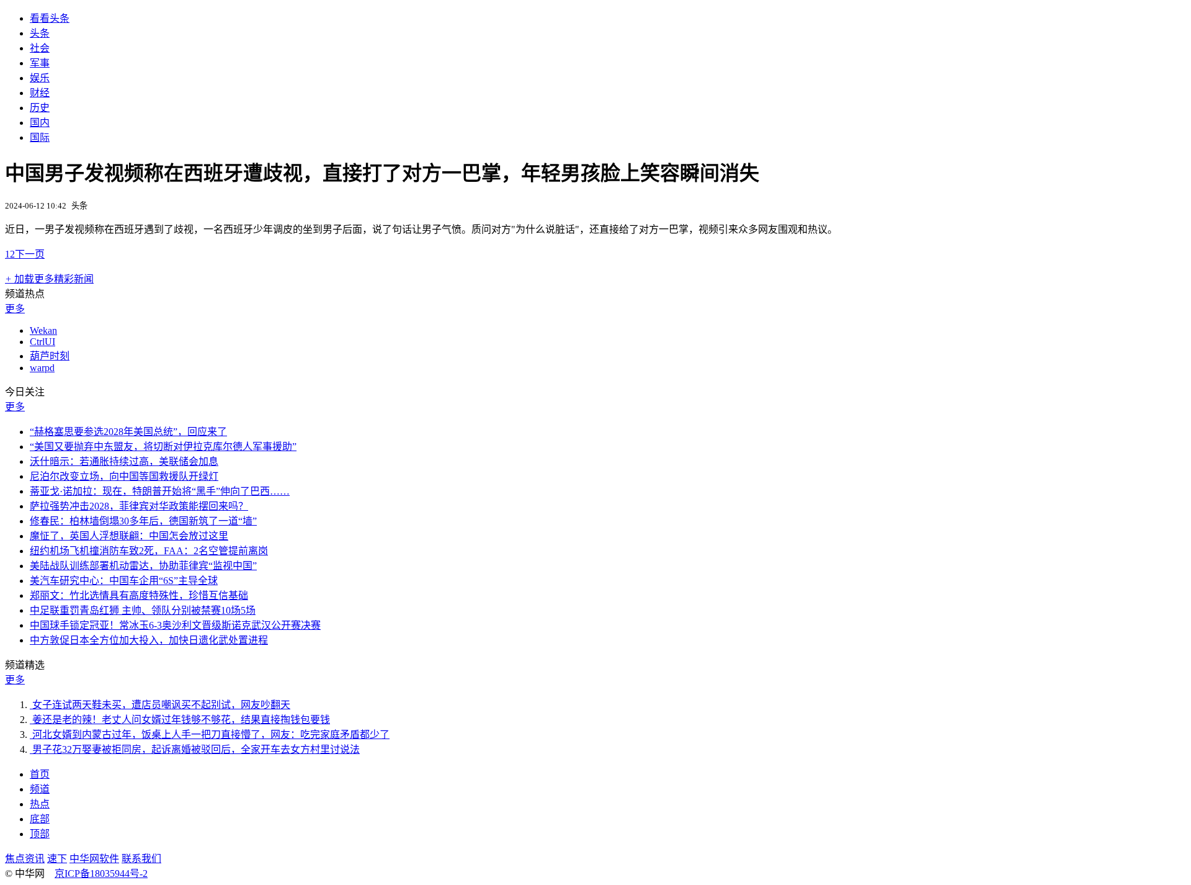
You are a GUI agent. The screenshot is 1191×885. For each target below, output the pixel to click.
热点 (40, 804)
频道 (40, 789)
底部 (40, 819)
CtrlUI (42, 341)
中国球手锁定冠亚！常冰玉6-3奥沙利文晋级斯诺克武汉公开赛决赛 (175, 625)
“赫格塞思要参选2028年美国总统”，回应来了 (128, 431)
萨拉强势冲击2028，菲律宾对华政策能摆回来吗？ (139, 506)
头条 (40, 33)
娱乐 (40, 78)
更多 (15, 308)
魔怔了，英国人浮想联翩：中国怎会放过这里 (129, 536)
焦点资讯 (25, 858)
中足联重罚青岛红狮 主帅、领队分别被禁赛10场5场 (143, 610)
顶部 (40, 834)
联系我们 (141, 858)
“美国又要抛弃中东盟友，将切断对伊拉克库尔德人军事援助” (163, 446)
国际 (40, 137)
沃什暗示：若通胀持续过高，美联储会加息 (124, 461)
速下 (57, 858)
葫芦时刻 (49, 356)
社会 (40, 48)
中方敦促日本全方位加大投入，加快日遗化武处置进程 (149, 640)
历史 (40, 107)
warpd (42, 367)
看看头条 (49, 18)
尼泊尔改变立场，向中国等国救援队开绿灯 (124, 476)
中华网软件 (94, 858)
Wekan (43, 330)
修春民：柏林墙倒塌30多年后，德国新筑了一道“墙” (143, 521)
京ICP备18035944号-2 (101, 873)
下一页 (30, 254)
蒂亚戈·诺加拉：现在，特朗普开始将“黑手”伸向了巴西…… (160, 491)
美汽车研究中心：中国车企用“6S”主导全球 (124, 580)
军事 (40, 63)
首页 (40, 774)
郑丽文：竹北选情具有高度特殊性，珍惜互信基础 (139, 595)
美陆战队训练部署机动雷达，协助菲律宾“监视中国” (143, 565)
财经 (40, 93)
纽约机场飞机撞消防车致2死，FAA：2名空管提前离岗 (149, 551)
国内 (40, 122)
